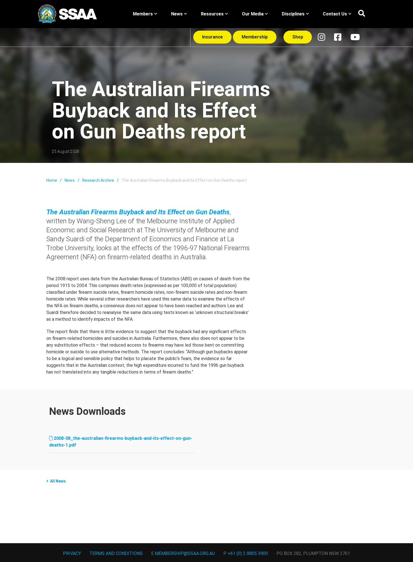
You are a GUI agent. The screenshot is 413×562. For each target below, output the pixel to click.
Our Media (253, 14)
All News (58, 481)
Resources (212, 14)
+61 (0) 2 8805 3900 (248, 553)
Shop (297, 37)
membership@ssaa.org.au (185, 553)
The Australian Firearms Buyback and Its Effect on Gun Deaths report (184, 180)
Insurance (212, 37)
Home (51, 180)
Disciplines (293, 14)
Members (143, 14)
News (177, 14)
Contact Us (335, 14)
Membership (255, 37)
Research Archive (98, 180)
